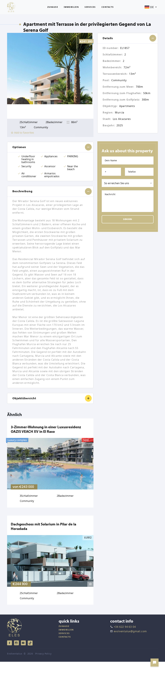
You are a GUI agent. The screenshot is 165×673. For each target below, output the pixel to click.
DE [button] (152, 7)
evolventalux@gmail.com (130, 631)
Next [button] (89, 111)
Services (90, 7)
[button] (50, 147)
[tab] (50, 147)
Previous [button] (11, 111)
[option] (50, 68)
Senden (127, 219)
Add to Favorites (24, 132)
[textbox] (127, 183)
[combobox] (128, 183)
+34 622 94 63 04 (125, 627)
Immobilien (71, 7)
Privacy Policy (43, 653)
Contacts (108, 7)
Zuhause (52, 7)
